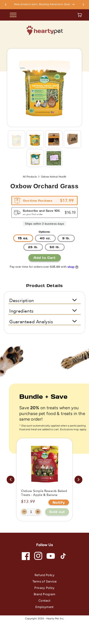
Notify (59, 502)
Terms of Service (44, 581)
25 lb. (33, 247)
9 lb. (66, 238)
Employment (44, 607)
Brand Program (44, 594)
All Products (30, 176)
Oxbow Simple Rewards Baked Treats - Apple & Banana (44, 493)
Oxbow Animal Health (53, 176)
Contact (44, 600)
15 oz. (23, 238)
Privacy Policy (44, 588)
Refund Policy (44, 575)
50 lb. (55, 247)
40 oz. (45, 238)
